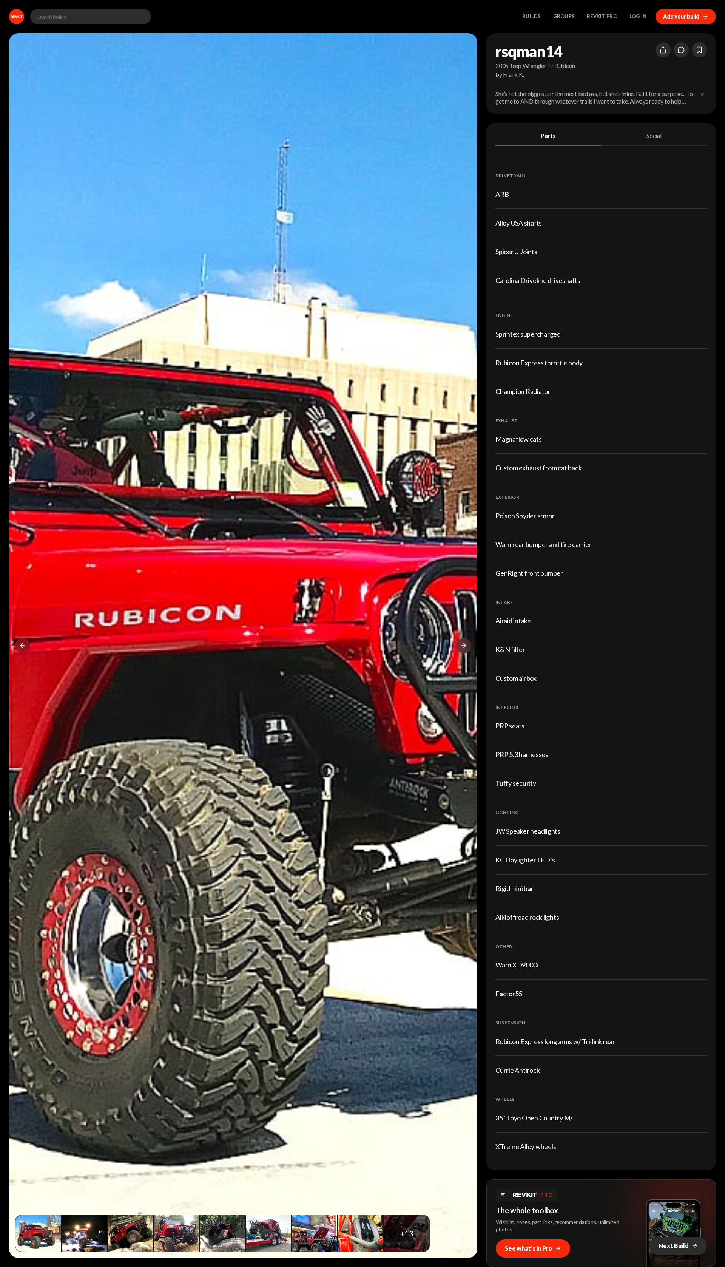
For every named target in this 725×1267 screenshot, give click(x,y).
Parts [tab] (548, 135)
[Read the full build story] (702, 94)
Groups (564, 16)
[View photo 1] (38, 1233)
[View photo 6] (268, 1233)
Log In (638, 16)
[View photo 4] (176, 1233)
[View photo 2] (84, 1233)
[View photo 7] (314, 1233)
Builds (531, 16)
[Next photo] (463, 645)
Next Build (674, 1245)
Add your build (681, 16)
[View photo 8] (360, 1233)
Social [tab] (654, 135)
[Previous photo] (22, 645)
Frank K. (513, 74)
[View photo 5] (222, 1233)
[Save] (699, 49)
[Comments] (681, 49)
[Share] (663, 49)
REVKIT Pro (602, 16)
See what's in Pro (528, 1248)
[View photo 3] (130, 1233)
